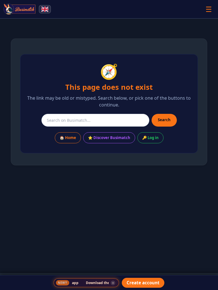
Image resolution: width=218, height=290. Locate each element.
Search (164, 119)
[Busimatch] (19, 9)
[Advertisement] (109, 232)
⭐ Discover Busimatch (109, 137)
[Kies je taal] (45, 9)
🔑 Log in (150, 137)
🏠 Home (68, 137)
